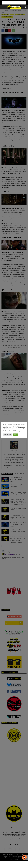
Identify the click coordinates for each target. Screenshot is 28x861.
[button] (2, 7)
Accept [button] (15, 434)
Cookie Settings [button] (7, 434)
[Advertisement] (14, 2)
